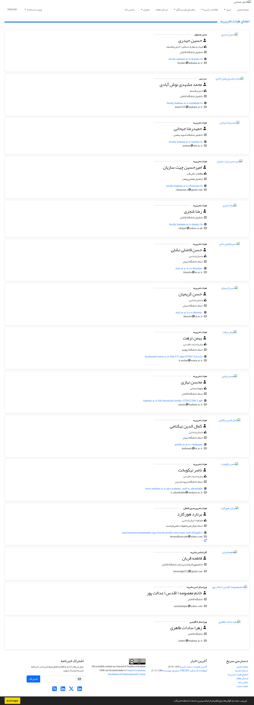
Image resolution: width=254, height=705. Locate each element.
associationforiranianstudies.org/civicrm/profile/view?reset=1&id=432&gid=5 (162, 532)
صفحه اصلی (243, 9)
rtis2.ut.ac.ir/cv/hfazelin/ (189, 268)
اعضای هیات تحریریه (238, 674)
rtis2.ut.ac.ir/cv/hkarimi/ (189, 312)
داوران (146, 9)
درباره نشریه (241, 670)
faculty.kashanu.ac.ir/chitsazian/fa (184, 185)
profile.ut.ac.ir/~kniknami (188, 444)
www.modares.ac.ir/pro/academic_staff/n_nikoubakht (173, 488)
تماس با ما (130, 9)
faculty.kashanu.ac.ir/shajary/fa (185, 224)
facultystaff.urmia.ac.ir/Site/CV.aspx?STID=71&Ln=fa (173, 356)
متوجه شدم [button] (12, 700)
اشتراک (33, 679)
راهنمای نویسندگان (185, 9)
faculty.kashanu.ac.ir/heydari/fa (185, 59)
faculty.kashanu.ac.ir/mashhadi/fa (184, 103)
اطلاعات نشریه (210, 9)
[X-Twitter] (71, 689)
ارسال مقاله (162, 9)
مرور (228, 9)
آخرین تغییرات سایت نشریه (193, 666)
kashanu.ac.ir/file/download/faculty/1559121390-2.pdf (172, 400)
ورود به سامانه (34, 9)
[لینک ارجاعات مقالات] (205, 540)
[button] (172, 701)
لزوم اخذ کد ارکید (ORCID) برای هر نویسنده (185, 670)
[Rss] (55, 689)
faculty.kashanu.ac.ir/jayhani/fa (185, 141)
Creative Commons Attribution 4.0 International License (126, 672)
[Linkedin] (80, 689)
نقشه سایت (242, 686)
